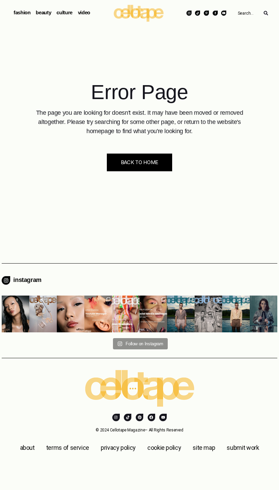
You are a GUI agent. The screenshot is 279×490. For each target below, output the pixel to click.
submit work (243, 447)
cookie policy (164, 447)
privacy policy (118, 447)
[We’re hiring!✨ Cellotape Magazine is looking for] (126, 314)
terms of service (67, 447)
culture (64, 12)
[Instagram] (116, 417)
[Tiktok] (127, 417)
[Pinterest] (139, 417)
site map (204, 447)
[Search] (266, 13)
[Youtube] (163, 417)
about (27, 447)
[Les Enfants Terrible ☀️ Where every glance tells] (181, 314)
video (84, 12)
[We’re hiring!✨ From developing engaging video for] (98, 314)
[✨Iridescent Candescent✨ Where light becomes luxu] (70, 314)
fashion (22, 12)
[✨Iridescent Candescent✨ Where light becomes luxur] (15, 314)
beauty (43, 12)
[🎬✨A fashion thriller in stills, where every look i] (263, 314)
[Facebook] (151, 417)
